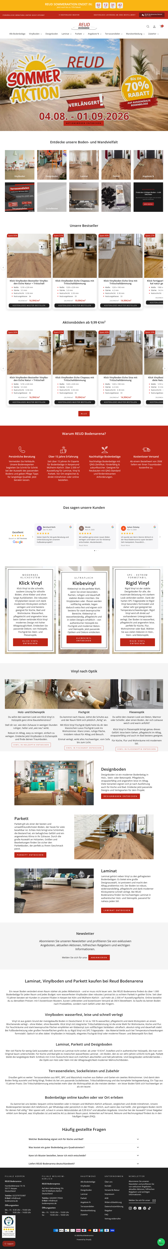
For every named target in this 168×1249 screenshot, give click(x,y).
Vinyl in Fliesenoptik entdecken (136, 749)
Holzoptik (142, 1050)
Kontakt (108, 1186)
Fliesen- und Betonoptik (131, 1033)
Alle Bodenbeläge (17, 33)
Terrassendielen (113, 33)
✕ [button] (14, 1217)
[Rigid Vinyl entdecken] (137, 610)
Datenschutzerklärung (114, 1206)
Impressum (109, 1194)
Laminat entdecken (117, 910)
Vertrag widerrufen (113, 1218)
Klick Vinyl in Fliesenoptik (126, 729)
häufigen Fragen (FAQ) (83, 1116)
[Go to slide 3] (98, 550)
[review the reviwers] (70, 527)
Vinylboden (34, 33)
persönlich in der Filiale (82, 1106)
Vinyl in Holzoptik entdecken (31, 745)
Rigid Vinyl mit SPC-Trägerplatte (87, 1030)
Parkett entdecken (30, 855)
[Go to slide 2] (96, 550)
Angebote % (93, 33)
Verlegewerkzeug (140, 1080)
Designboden (52, 33)
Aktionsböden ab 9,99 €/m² (78, 1110)
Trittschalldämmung (100, 1080)
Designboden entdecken (120, 796)
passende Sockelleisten (77, 1080)
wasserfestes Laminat (87, 1053)
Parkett (78, 33)
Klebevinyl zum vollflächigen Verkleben (94, 1027)
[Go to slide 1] (94, 550)
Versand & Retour (112, 1190)
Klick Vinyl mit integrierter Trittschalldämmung (84, 1024)
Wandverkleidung (134, 33)
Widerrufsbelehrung (113, 1202)
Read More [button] (83, 545)
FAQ (106, 1214)
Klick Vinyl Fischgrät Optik (77, 724)
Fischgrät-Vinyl (94, 1033)
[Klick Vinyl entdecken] (30, 610)
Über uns (108, 1181)
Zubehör (152, 33)
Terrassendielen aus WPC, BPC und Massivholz (58, 1077)
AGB (106, 1198)
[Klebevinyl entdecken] (83, 610)
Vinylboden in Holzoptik (63, 1033)
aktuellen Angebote (107, 1110)
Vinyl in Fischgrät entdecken (84, 748)
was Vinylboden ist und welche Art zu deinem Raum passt (58, 1113)
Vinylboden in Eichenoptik (43, 736)
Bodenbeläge (13, 994)
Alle (84, 413)
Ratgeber (108, 1210)
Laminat (66, 33)
